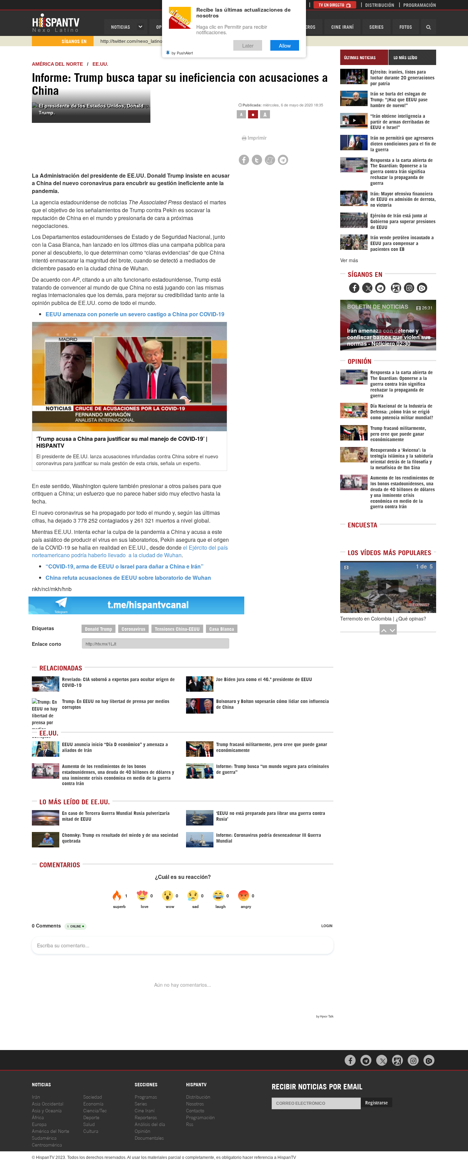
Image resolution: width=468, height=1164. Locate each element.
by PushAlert (182, 52)
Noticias (120, 26)
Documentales (149, 1137)
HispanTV (56, 22)
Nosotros (195, 1103)
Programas (146, 1096)
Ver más (349, 260)
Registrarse (376, 1102)
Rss (189, 1124)
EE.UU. (100, 64)
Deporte (91, 1117)
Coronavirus (133, 628)
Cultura (90, 1130)
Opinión (142, 1130)
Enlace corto (46, 643)
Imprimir (257, 137)
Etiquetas (43, 628)
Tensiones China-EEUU (177, 628)
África (38, 1117)
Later (248, 45)
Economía (93, 1103)
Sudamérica (44, 1137)
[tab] (364, 57)
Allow (285, 45)
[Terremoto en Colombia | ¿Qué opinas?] (388, 587)
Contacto (195, 1110)
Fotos (405, 26)
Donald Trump (98, 628)
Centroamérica (47, 1144)
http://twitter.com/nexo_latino (131, 41)
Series (376, 26)
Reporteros (146, 1117)
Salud (89, 1124)
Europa (39, 1124)
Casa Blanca (221, 628)
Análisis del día (150, 1124)
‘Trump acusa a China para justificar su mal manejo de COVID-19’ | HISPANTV (121, 441)
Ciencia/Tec (95, 1110)
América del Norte (57, 64)
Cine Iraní (342, 26)
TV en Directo (332, 4)
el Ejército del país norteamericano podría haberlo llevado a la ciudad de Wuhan (130, 551)
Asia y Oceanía (47, 1110)
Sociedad (92, 1096)
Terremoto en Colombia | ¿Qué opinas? (383, 618)
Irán (36, 1096)
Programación (419, 4)
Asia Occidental (47, 1103)
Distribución (379, 4)
